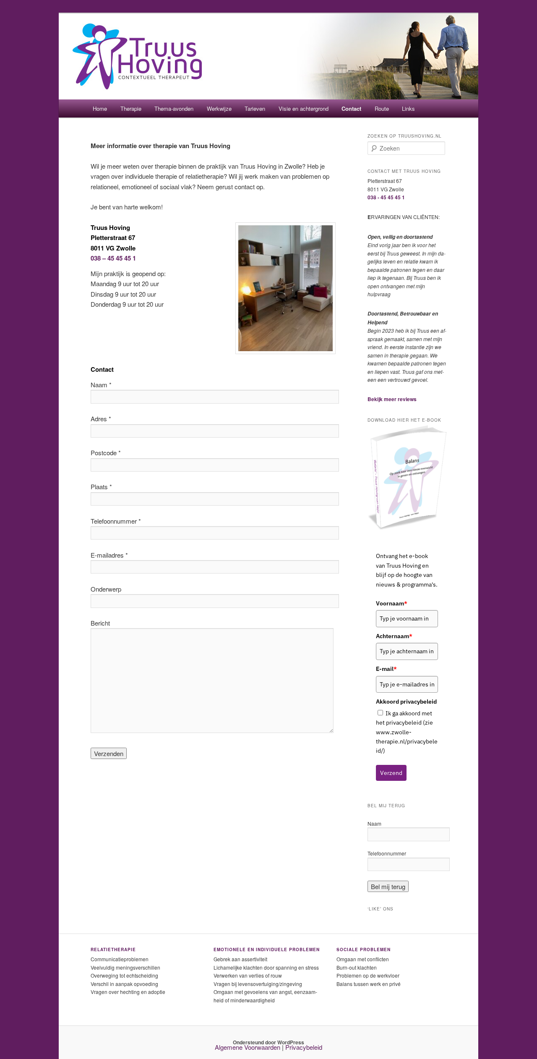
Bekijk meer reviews (392, 399)
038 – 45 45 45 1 (113, 258)
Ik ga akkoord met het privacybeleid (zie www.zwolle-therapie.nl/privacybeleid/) (407, 732)
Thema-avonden (173, 108)
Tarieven (255, 108)
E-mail (386, 669)
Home (100, 108)
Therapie (130, 108)
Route (382, 108)
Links (408, 108)
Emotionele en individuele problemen (267, 949)
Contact (351, 108)
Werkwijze (219, 108)
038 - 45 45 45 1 (386, 197)
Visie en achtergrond (303, 108)
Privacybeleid (303, 1047)
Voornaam (391, 603)
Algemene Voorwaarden (247, 1047)
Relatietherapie (113, 949)
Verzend (391, 773)
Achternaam (394, 636)
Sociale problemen (363, 949)
